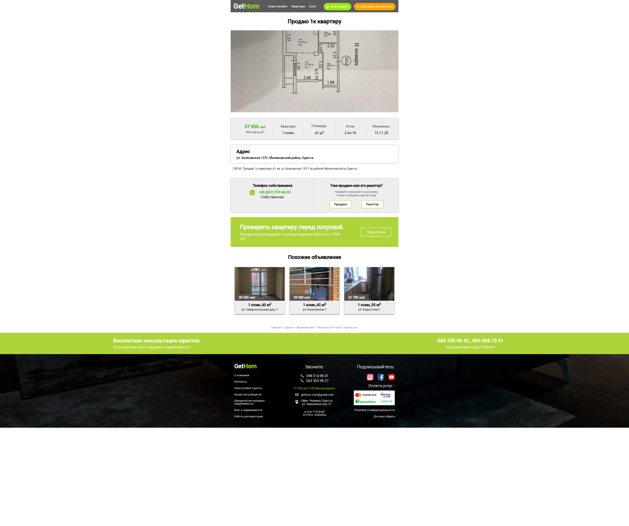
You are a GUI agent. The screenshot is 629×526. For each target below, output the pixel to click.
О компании (241, 375)
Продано (340, 204)
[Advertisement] (314, 477)
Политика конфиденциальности (374, 410)
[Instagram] (370, 377)
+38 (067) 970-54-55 (275, 192)
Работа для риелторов (248, 416)
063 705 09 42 (454, 340)
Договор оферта (384, 416)
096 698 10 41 (488, 340)
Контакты (240, 381)
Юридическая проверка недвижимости (249, 402)
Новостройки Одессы (248, 388)
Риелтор (372, 204)
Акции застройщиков (247, 394)
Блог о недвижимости (248, 410)
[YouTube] (391, 377)
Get (246, 6)
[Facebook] (381, 377)
